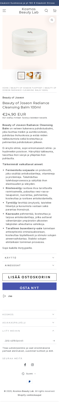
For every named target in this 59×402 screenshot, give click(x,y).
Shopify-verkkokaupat (29, 395)
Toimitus (26, 118)
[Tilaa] (55, 340)
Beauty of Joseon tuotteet (27, 88)
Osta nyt (29, 288)
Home (5, 88)
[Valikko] (4, 10)
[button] (46, 10)
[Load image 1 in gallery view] (21, 75)
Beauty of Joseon (13, 97)
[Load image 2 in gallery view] (29, 75)
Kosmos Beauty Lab (23, 391)
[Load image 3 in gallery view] (37, 75)
